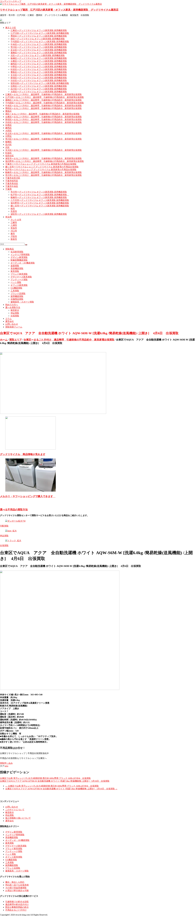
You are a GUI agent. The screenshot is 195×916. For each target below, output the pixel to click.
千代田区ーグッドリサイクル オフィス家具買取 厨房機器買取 (40, 41)
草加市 (14, 228)
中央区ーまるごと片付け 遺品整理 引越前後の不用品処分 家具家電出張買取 (43, 105)
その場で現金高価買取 (16, 888)
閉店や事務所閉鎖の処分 (17, 907)
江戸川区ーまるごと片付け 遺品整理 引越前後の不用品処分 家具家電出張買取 (44, 97)
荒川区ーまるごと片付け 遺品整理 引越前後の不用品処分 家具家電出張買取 (43, 139)
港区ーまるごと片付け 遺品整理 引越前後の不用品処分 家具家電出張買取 (42, 114)
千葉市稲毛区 (11, 181)
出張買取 (15, 316)
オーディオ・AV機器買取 (23, 263)
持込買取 (15, 313)
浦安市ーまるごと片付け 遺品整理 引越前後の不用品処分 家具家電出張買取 (43, 158)
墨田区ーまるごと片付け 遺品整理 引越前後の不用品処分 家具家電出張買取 (43, 108)
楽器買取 (15, 266)
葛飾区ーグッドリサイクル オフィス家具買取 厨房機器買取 (39, 53)
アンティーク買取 (19, 279)
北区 (7, 147)
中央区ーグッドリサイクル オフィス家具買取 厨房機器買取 (39, 44)
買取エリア (15, 339)
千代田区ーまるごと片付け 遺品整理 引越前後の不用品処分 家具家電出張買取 (44, 103)
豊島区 (8, 111)
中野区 (8, 136)
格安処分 (15, 310)
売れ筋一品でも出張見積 (17, 885)
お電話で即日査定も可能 (17, 890)
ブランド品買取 (18, 293)
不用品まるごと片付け (16, 910)
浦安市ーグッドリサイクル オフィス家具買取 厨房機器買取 (39, 214)
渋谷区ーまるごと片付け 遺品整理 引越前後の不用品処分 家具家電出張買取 (43, 122)
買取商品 (9, 249)
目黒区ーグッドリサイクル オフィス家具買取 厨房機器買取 (39, 86)
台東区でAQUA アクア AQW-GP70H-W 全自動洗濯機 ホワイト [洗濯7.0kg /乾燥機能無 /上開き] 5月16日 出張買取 (54, 781)
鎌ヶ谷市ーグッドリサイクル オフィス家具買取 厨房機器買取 (40, 206)
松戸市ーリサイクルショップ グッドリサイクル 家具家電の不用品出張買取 (40, 169)
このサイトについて (14, 810)
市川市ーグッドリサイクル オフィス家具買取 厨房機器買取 (39, 192)
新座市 (14, 239)
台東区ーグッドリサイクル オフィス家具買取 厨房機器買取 (39, 61)
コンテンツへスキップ (10, 1)
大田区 (8, 130)
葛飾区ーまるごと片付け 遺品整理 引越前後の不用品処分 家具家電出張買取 (43, 100)
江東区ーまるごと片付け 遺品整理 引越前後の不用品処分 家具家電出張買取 (43, 94)
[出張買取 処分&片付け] (53, 413)
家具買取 (15, 271)
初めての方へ (11, 305)
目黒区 (8, 125)
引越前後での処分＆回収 (17, 901)
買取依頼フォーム (13, 327)
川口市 (14, 231)
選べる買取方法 (12, 307)
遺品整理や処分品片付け (17, 904)
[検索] (26, 244)
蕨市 (13, 233)
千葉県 (8, 189)
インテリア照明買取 (20, 254)
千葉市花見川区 (12, 178)
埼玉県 (8, 217)
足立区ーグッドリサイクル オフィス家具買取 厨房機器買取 (39, 50)
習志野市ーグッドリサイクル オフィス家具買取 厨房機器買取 (40, 203)
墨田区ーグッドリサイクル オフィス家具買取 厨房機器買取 (39, 36)
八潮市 (14, 225)
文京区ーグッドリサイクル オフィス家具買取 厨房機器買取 (39, 75)
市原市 (14, 211)
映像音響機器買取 (19, 260)
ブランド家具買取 (19, 274)
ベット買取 (16, 282)
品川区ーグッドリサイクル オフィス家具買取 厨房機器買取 (39, 89)
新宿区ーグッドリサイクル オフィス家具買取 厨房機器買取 (39, 78)
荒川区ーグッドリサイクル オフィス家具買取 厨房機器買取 (39, 47)
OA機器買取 (16, 288)
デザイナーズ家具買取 (21, 277)
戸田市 (14, 236)
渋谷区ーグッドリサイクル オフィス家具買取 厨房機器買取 (39, 80)
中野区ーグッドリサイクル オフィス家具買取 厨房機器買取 (39, 66)
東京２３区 (10, 28)
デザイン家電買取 (19, 257)
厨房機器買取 (17, 296)
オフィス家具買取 (19, 285)
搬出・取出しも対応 (14, 882)
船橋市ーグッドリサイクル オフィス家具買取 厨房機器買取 (39, 197)
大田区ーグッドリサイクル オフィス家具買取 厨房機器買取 (39, 92)
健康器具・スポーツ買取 (22, 302)
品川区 (8, 144)
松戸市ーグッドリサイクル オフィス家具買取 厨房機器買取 (40, 195)
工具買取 (15, 291)
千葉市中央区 (11, 186)
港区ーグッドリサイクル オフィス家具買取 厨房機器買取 (38, 39)
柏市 (13, 208)
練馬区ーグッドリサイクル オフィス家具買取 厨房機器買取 (39, 64)
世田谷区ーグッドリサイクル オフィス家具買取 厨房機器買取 (40, 83)
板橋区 (8, 142)
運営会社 (9, 321)
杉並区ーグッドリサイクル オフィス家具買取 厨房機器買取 (39, 69)
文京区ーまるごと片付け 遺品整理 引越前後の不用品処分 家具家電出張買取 (43, 150)
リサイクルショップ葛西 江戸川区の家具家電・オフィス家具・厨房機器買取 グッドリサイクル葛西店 (59, 9)
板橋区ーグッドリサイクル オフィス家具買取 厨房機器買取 (39, 58)
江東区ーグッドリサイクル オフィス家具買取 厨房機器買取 (39, 30)
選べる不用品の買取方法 (14, 509)
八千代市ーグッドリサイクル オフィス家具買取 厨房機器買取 (40, 200)
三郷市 (14, 222)
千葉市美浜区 (11, 183)
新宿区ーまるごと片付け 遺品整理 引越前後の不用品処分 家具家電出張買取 (43, 119)
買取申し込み (6, 763)
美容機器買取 (17, 268)
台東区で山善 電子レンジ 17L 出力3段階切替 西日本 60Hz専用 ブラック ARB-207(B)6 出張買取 (45, 778)
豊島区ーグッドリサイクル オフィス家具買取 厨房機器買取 (39, 72)
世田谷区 (9, 156)
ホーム (4, 339)
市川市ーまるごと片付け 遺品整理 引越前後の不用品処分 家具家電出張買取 (43, 175)
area (6, 766)
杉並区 (8, 153)
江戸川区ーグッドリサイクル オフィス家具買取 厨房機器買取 (40, 33)
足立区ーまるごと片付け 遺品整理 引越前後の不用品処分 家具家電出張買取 (43, 133)
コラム (8, 318)
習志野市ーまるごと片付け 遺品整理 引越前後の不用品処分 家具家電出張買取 (44, 161)
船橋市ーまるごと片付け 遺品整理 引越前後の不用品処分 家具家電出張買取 (43, 172)
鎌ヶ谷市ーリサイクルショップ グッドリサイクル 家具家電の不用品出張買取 (42, 167)
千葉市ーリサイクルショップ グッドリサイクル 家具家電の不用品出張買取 (40, 164)
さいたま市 (16, 220)
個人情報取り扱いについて (18, 818)
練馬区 (8, 128)
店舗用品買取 (17, 299)
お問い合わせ (11, 324)
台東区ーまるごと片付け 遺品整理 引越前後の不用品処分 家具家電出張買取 (43, 117)
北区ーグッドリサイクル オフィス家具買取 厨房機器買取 (38, 55)
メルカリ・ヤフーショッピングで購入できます (27, 496)
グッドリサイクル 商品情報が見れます (22, 454)
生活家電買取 (17, 252)
